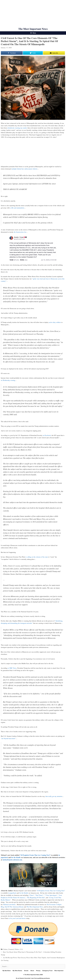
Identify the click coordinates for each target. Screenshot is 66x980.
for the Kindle (16, 857)
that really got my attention (53, 796)
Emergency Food (47, 970)
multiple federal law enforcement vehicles (24, 169)
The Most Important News (33, 28)
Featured (11, 949)
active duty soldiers (55, 322)
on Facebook (47, 435)
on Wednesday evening (8, 380)
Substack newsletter (9, 904)
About (32, 970)
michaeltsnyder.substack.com (12, 860)
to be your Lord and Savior (17, 918)
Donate (26, 970)
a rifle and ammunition (17, 208)
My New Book (7, 970)
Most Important (58, 970)
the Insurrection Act (20, 232)
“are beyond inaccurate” (8, 738)
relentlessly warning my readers (17, 128)
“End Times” (39, 895)
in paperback (12, 893)
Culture (5, 949)
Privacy (38, 970)
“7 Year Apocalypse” (50, 895)
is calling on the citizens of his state (37, 557)
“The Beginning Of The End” (35, 897)
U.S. (21, 949)
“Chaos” (31, 895)
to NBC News (12, 668)
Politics (17, 949)
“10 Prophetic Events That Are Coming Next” (35, 855)
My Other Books (17, 970)
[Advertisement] (33, 14)
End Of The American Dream (14, 907)
